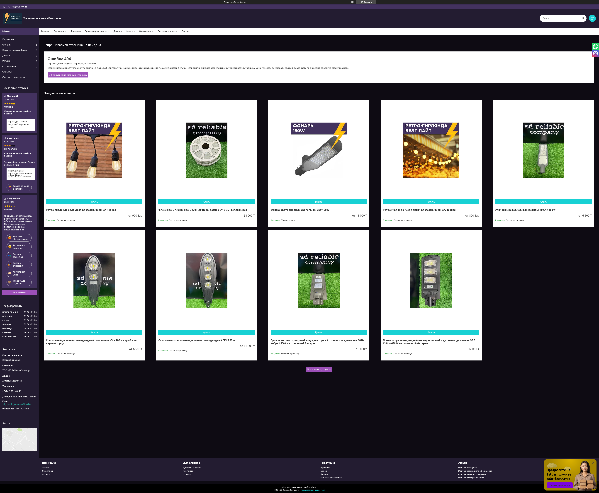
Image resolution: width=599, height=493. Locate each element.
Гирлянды (59, 31)
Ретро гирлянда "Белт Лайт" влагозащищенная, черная (419, 209)
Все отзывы (19, 292)
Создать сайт (230, 2)
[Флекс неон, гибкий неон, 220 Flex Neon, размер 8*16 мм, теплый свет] (206, 150)
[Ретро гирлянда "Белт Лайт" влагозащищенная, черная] (431, 150)
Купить (94, 202)
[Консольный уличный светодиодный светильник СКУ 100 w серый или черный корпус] (94, 280)
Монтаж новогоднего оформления (475, 471)
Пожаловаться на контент (313, 490)
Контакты (188, 471)
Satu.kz (313, 487)
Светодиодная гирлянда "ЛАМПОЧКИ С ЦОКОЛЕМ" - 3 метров (20, 173)
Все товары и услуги (317, 369)
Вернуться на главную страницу (69, 75)
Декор (116, 31)
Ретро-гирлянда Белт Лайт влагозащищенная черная (81, 209)
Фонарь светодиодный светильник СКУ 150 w (300, 209)
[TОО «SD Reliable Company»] (12, 18)
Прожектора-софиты (331, 477)
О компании (145, 31)
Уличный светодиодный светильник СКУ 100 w (525, 209)
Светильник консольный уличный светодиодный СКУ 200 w (196, 340)
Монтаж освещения (467, 467)
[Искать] (583, 18)
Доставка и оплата (167, 31)
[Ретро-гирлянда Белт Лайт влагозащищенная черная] (94, 150)
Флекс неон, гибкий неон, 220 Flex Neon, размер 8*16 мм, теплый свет (202, 209)
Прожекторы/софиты (96, 31)
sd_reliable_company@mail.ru (16, 404)
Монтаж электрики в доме (471, 477)
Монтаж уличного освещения (472, 474)
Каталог (46, 474)
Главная (45, 31)
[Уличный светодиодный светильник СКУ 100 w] (543, 150)
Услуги (129, 31)
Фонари (75, 31)
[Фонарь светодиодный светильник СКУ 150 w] (318, 150)
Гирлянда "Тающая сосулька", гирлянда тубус (18, 124)
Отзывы (7, 71)
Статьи (185, 31)
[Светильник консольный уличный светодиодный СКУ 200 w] (206, 280)
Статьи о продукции (13, 77)
